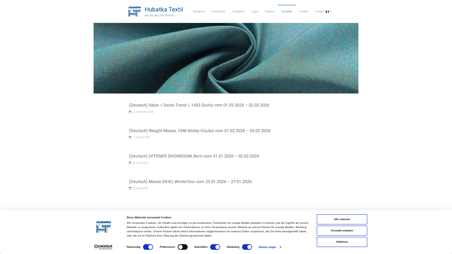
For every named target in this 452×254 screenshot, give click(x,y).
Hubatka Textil (164, 9)
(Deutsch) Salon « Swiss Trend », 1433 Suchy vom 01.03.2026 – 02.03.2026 (199, 105)
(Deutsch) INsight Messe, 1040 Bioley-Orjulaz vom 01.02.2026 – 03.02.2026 (199, 130)
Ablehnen (342, 241)
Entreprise (198, 11)
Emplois (269, 11)
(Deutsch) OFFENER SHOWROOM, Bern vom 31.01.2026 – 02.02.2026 (194, 156)
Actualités (286, 11)
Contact (303, 11)
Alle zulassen (342, 219)
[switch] (183, 247)
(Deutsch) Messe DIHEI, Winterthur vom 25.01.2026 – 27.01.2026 (190, 181)
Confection (238, 11)
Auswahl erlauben (342, 230)
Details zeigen (267, 247)
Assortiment (218, 11)
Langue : (320, 11)
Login (255, 11)
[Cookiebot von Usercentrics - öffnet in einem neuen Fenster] (103, 247)
